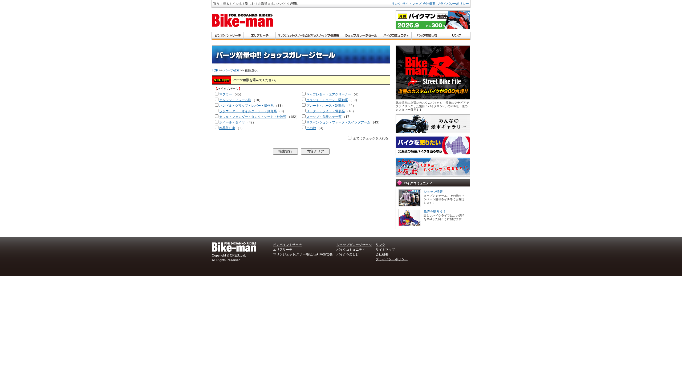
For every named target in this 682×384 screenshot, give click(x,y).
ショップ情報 (433, 192)
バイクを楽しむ (347, 254)
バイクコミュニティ (350, 249)
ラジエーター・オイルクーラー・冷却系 (248, 111)
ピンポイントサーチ (287, 245)
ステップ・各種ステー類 (324, 117)
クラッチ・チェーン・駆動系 (327, 100)
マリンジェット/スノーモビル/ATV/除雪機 (302, 254)
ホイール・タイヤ (232, 122)
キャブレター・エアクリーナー (328, 94)
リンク (396, 4)
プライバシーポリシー (453, 4)
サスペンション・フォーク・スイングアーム (338, 122)
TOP (215, 70)
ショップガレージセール (354, 245)
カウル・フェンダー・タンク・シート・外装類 (252, 117)
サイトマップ (411, 4)
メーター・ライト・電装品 (325, 111)
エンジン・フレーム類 (235, 100)
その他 (311, 128)
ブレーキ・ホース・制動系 (325, 105)
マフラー (225, 94)
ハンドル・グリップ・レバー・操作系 (246, 105)
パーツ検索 (231, 70)
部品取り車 (227, 128)
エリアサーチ (282, 249)
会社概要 (429, 4)
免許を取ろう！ (435, 211)
